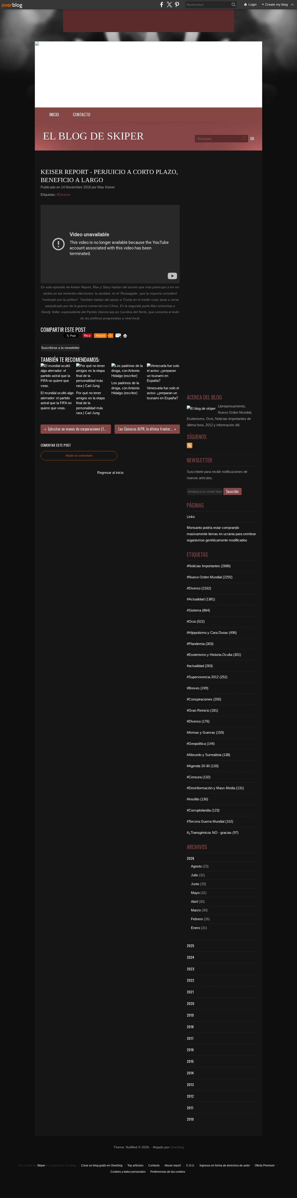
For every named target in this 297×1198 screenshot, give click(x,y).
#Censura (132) (198, 777)
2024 (190, 957)
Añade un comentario (79, 455)
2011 (190, 1107)
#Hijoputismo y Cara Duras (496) (212, 633)
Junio (195, 884)
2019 (190, 1015)
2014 (190, 1072)
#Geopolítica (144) (201, 744)
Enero (195, 928)
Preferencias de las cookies (167, 1171)
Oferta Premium (264, 1165)
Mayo (195, 893)
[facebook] (162, 4)
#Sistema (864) (198, 610)
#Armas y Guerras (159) (205, 732)
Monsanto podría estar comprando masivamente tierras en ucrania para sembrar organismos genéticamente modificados (221, 534)
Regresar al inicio (110, 473)
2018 (190, 1026)
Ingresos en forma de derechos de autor (225, 1165)
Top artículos (135, 1165)
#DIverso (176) (198, 721)
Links (191, 517)
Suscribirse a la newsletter (60, 348)
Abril (194, 901)
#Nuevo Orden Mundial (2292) (209, 577)
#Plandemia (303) (200, 644)
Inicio (54, 114)
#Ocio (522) (196, 621)
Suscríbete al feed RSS (189, 445)
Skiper (41, 1165)
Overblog (177, 1147)
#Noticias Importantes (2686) (209, 566)
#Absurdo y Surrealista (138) (208, 755)
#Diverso (63, 194)
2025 (190, 945)
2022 (190, 980)
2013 (190, 1084)
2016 (190, 1049)
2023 (190, 968)
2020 (190, 1003)
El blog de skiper (93, 136)
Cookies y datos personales (127, 1171)
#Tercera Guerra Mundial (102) (210, 821)
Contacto (81, 114)
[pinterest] (177, 4)
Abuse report (173, 1165)
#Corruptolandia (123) (203, 810)
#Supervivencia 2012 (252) (207, 677)
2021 (190, 991)
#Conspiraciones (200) (204, 699)
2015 (190, 1061)
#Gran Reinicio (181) (202, 710)
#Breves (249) (197, 688)
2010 (190, 1119)
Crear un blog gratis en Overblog (102, 1165)
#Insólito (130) (197, 799)
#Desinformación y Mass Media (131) (215, 788)
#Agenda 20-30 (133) (203, 766)
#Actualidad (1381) (201, 599)
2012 (190, 1096)
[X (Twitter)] (169, 4)
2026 (190, 858)
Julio (194, 875)
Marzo (196, 910)
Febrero (197, 919)
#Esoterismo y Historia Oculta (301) (214, 655)
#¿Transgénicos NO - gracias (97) (213, 833)
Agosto (196, 866)
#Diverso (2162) (199, 588)
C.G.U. (190, 1165)
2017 (190, 1038)
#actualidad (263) (200, 666)
